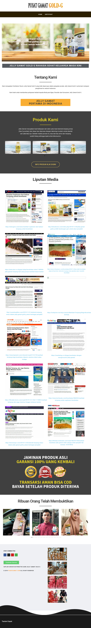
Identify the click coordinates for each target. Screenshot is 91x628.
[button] (44, 155)
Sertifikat (49, 14)
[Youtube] (12, 554)
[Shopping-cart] (16, 554)
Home (40, 14)
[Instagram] (8, 554)
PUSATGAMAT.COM (14, 570)
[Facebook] (5, 554)
